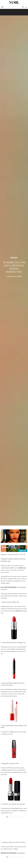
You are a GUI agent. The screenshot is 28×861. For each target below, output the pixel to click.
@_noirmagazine (21, 853)
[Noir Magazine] (14, 2)
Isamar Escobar (14, 276)
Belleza (14, 258)
